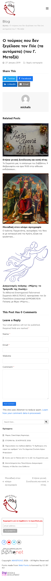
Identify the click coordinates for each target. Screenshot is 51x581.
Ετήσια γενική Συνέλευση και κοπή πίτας (25, 160)
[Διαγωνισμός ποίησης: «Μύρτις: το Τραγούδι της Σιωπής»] (26, 262)
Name (6, 334)
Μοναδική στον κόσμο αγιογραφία (22, 227)
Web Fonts (24, 565)
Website (7, 356)
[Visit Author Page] (25, 99)
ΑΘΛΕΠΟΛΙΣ (17, 561)
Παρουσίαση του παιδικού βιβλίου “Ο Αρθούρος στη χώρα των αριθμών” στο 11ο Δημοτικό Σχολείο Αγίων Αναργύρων (25, 449)
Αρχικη (5, 26)
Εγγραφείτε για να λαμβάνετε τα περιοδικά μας (23, 521)
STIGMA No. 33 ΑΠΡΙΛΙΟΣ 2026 (18, 440)
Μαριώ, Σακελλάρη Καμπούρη (17, 435)
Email (6, 345)
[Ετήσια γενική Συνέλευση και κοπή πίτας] (26, 140)
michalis (26, 107)
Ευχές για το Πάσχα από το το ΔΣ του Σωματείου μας (26, 458)
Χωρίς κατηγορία (34, 63)
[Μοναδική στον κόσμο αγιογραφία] (26, 198)
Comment (8, 367)
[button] (47, 8)
